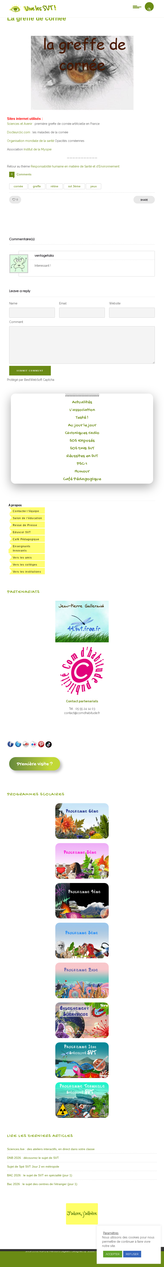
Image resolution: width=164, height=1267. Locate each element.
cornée (18, 186)
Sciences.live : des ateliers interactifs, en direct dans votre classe (51, 1149)
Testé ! (82, 417)
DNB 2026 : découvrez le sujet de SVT (33, 1157)
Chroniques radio (82, 433)
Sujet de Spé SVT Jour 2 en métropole (33, 1166)
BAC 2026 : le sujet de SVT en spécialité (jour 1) (39, 1175)
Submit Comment (30, 370)
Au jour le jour (82, 425)
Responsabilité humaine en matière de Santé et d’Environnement (75, 166)
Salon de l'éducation (27, 518)
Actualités (82, 402)
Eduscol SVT (22, 532)
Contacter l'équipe (26, 511)
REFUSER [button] (132, 1254)
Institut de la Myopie (37, 149)
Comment (16, 322)
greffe (37, 186)
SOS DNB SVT (82, 448)
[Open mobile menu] (137, 6)
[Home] (33, 12)
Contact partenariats (82, 701)
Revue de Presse (25, 525)
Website (114, 303)
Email (63, 303)
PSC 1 (82, 464)
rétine (54, 186)
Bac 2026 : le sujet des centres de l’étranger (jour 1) (42, 1184)
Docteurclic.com (18, 132)
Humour (82, 471)
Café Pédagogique (82, 479)
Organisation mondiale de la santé (30, 141)
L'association (82, 410)
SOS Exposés (82, 441)
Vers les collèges (25, 564)
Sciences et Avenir (19, 123)
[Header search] (149, 9)
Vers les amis (22, 557)
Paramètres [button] (111, 1233)
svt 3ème (74, 186)
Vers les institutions (27, 571)
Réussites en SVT (82, 456)
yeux (93, 186)
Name (13, 303)
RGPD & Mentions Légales (54, 1251)
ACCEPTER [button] (113, 1254)
